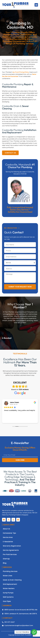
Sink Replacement (10, 584)
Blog (4, 563)
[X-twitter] (8, 520)
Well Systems (8, 597)
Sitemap (6, 559)
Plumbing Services (10, 571)
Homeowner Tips (9, 533)
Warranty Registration (12, 546)
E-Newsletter (8, 542)
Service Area (8, 537)
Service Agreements (11, 550)
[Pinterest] (18, 520)
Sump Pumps (8, 593)
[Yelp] (13, 520)
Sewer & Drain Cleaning (12, 580)
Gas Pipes (7, 601)
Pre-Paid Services (10, 554)
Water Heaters (8, 588)
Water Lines (7, 576)
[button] (36, 5)
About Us (6, 529)
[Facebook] (4, 520)
